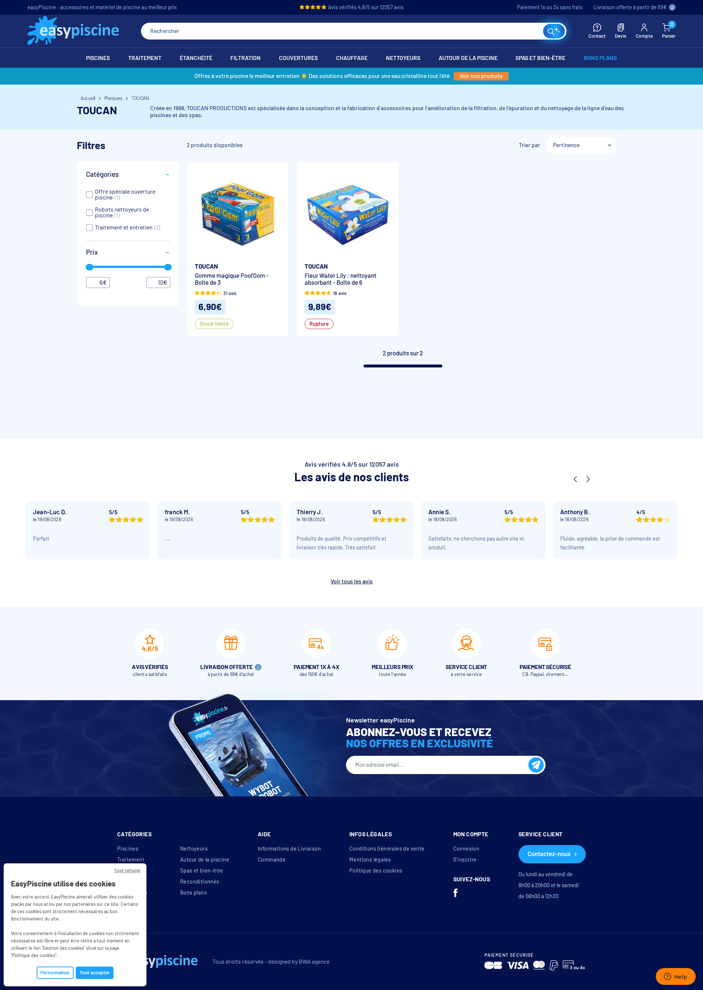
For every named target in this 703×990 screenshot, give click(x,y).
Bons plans (193, 893)
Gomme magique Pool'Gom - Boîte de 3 (232, 279)
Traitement (130, 860)
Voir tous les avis (352, 581)
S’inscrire (465, 860)
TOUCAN (206, 266)
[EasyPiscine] (73, 31)
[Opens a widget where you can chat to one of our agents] (675, 977)
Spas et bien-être (201, 871)
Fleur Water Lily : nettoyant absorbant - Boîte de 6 (340, 279)
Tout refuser (127, 870)
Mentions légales (370, 860)
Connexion (466, 849)
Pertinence (566, 145)
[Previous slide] (575, 479)
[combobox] (353, 31)
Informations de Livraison (289, 849)
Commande (272, 860)
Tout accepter (94, 972)
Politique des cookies (375, 871)
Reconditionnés (199, 882)
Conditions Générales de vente (387, 849)
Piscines (127, 849)
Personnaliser (55, 972)
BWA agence (314, 962)
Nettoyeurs (194, 849)
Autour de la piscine (204, 860)
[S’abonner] (536, 765)
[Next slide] (587, 479)
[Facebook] (455, 894)
